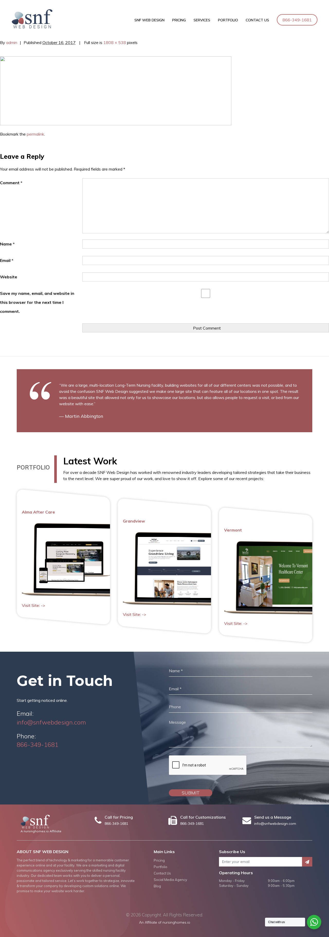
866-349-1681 (297, 19)
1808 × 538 (114, 42)
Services (202, 20)
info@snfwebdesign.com (51, 722)
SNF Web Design (149, 20)
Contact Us (257, 20)
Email (6, 260)
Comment (11, 182)
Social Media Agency (170, 880)
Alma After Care (38, 512)
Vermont (233, 530)
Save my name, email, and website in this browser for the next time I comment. (37, 302)
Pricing (179, 20)
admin (11, 42)
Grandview (134, 521)
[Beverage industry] (115, 90)
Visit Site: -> (33, 605)
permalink (35, 134)
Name (7, 243)
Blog (157, 886)
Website (8, 276)
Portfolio (228, 20)
